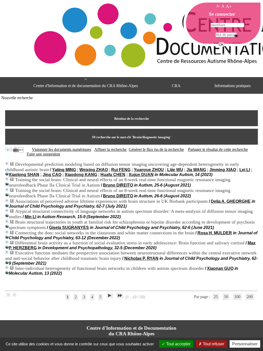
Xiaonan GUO (220, 268)
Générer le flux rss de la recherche (156, 149)
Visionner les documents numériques (61, 149)
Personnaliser (245, 344)
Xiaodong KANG (81, 174)
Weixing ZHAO (93, 170)
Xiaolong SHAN (24, 174)
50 (226, 296)
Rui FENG (120, 170)
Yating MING (64, 170)
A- (218, 6)
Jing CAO (52, 174)
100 (237, 296)
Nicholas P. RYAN (141, 258)
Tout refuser (213, 344)
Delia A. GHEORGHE (231, 201)
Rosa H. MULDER (215, 233)
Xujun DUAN (141, 174)
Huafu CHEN (112, 174)
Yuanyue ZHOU (149, 170)
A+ (229, 6)
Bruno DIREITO (118, 185)
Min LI (30, 217)
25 (216, 296)
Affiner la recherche (110, 149)
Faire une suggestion (43, 154)
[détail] (6, 163)
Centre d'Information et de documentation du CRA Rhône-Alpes (85, 86)
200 (250, 296)
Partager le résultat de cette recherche (218, 149)
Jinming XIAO (222, 170)
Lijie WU (175, 170)
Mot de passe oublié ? (220, 54)
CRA (176, 86)
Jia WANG (196, 170)
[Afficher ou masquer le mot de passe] (236, 36)
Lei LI (244, 170)
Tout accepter (178, 344)
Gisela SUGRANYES (69, 227)
